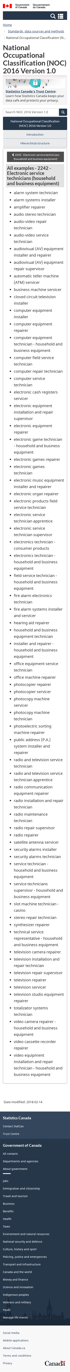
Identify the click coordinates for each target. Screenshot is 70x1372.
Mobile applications (16, 1340)
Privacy (7, 1363)
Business (9, 1203)
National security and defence (22, 1241)
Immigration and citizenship (21, 1188)
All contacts (10, 1153)
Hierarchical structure (35, 143)
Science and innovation (18, 1287)
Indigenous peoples (16, 1295)
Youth (6, 1310)
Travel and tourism (15, 1196)
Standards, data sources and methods (36, 31)
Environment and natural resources (26, 1234)
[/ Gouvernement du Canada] (26, 6)
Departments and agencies (20, 1161)
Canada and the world (17, 1272)
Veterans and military (17, 1302)
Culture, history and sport (20, 1249)
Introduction (35, 134)
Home (7, 25)
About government (15, 1169)
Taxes (6, 1226)
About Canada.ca (14, 1348)
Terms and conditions (17, 1355)
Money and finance (15, 1279)
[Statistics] (35, 83)
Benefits (8, 1211)
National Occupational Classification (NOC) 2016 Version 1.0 (35, 123)
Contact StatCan (13, 1126)
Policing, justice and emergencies (25, 1257)
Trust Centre (11, 1134)
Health (7, 1219)
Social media (11, 1333)
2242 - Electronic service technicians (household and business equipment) (36, 156)
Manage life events (15, 1317)
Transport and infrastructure (22, 1264)
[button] (35, 16)
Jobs (5, 1181)
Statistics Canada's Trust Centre (30, 91)
